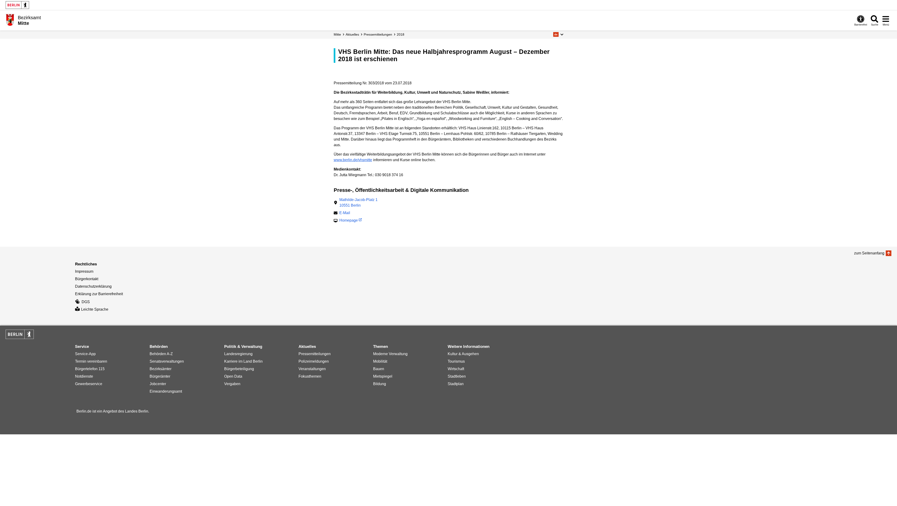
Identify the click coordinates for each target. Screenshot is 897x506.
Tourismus (456, 361)
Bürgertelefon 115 (90, 369)
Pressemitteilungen (315, 354)
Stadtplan (456, 384)
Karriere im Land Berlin (243, 361)
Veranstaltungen (312, 369)
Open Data (233, 376)
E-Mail (344, 213)
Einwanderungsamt (166, 391)
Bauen (378, 369)
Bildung (379, 384)
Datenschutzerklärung (93, 286)
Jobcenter (158, 384)
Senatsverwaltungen (167, 361)
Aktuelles (352, 34)
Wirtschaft (456, 369)
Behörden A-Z (161, 354)
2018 (400, 34)
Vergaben (232, 384)
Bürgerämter (160, 376)
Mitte (337, 34)
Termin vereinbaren (91, 361)
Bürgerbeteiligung (239, 369)
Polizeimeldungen (314, 361)
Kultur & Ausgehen (463, 354)
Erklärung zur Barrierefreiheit (99, 294)
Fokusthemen (310, 376)
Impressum (84, 271)
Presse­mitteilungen (378, 34)
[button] (558, 34)
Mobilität (380, 361)
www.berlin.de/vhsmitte (353, 160)
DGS (86, 302)
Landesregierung (238, 354)
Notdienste (84, 376)
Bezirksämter (160, 369)
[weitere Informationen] (10, 19)
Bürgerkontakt (86, 279)
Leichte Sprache (94, 309)
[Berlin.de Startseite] (17, 5)
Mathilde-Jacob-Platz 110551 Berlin (358, 202)
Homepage (348, 220)
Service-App (85, 354)
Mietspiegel (382, 376)
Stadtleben (457, 376)
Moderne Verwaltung (390, 354)
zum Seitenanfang (869, 253)
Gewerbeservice (88, 384)
